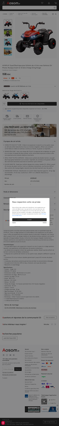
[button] (3, 423)
